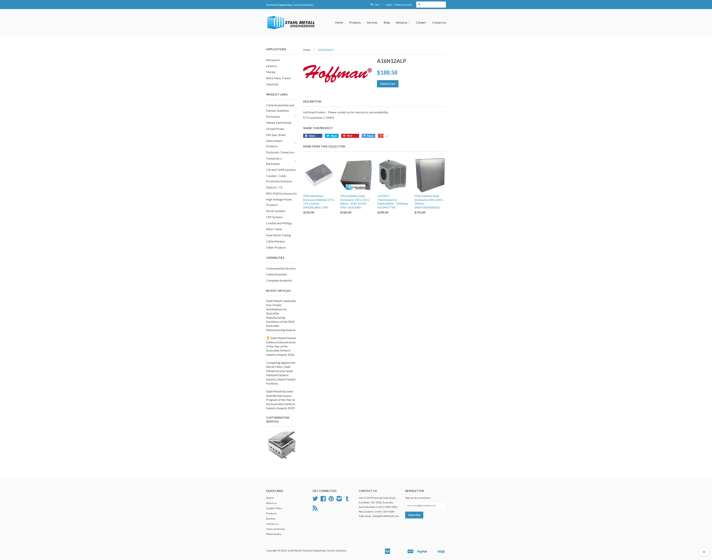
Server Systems (275, 211)
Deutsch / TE (274, 187)
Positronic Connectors (280, 152)
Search (270, 497)
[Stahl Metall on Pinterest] (331, 499)
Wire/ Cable (274, 229)
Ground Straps (275, 128)
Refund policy (273, 534)
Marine (270, 72)
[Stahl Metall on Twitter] (315, 499)
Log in (388, 4)
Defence (271, 66)
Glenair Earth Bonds (278, 122)
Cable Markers (275, 241)
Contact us (439, 22)
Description (312, 101)
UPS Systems (274, 217)
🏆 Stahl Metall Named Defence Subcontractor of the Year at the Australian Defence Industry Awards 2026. (281, 346)
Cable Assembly (276, 274)
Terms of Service (275, 529)
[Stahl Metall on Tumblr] (347, 499)
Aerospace (273, 60)
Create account (403, 4)
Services (372, 22)
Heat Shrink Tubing (278, 235)
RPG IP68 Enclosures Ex (281, 193)
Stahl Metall (294, 550)
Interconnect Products (274, 143)
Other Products (276, 247)
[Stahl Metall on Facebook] (323, 499)
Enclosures (273, 116)
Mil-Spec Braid (275, 135)
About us (402, 22)
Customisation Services (281, 268)
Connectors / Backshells (274, 161)
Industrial (272, 84)
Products (355, 22)
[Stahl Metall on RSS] (315, 509)
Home (339, 22)
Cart (377, 4)
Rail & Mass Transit (278, 78)
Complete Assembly (279, 280)
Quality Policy (274, 508)
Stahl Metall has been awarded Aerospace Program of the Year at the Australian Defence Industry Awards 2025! (280, 400)
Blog (387, 22)
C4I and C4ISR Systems (281, 169)
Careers (421, 22)
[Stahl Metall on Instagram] (339, 499)
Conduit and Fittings (279, 223)
